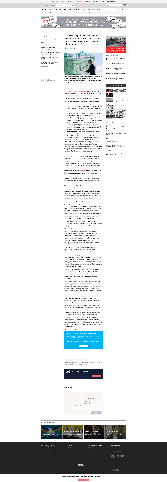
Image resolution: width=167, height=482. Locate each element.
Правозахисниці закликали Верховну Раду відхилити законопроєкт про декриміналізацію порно (115, 75)
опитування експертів (115, 12)
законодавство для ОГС (85, 12)
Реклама (69, 447)
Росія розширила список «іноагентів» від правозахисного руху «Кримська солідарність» (115, 80)
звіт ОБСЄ (79, 254)
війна (51, 12)
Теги (68, 5)
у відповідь (82, 170)
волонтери (44, 12)
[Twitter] (82, 52)
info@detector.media (117, 451)
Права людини (74, 12)
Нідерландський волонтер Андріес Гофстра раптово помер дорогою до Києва (50, 41)
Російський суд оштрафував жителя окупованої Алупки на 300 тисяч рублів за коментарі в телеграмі (51, 62)
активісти (67, 12)
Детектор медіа (55, 1)
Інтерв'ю (90, 9)
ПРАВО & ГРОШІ (67, 9)
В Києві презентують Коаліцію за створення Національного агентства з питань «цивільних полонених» (50, 51)
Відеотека (89, 452)
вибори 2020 (73, 364)
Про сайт (59, 5)
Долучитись (83, 346)
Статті (84, 9)
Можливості (76, 9)
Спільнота (58, 9)
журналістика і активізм (103, 12)
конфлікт (67, 364)
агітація (98, 362)
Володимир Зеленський (90, 362)
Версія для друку (99, 51)
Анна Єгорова (71, 48)
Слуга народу (81, 362)
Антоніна (102, 1)
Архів (72, 5)
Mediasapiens (90, 448)
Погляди (97, 9)
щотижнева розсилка (81, 371)
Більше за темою (48, 423)
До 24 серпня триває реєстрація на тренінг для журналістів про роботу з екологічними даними (50, 46)
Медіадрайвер (95, 1)
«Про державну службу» (71, 271)
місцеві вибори (86, 359)
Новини (44, 9)
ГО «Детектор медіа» (111, 1)
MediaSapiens (62, 1)
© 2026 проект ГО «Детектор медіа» (117, 450)
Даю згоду (83, 480)
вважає (82, 216)
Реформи (50, 9)
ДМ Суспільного (71, 1)
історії (94, 12)
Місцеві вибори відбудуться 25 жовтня (75, 317)
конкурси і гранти (58, 12)
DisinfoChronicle (87, 1)
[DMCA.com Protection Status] (80, 465)
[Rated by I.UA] (86, 465)
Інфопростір (46, 31)
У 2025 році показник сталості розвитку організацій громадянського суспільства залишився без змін (50, 56)
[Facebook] (80, 52)
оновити (96, 396)
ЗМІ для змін (79, 1)
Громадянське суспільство (70, 362)
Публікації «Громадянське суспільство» (73, 359)
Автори (64, 5)
